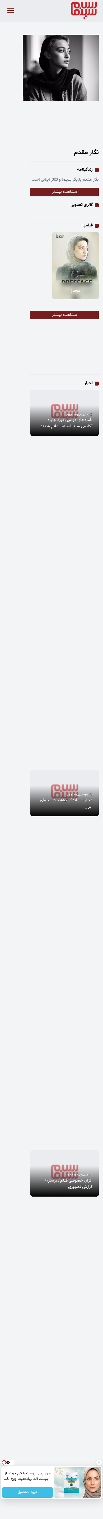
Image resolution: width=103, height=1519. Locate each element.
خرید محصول (27, 1492)
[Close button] (99, 1462)
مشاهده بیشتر (64, 192)
